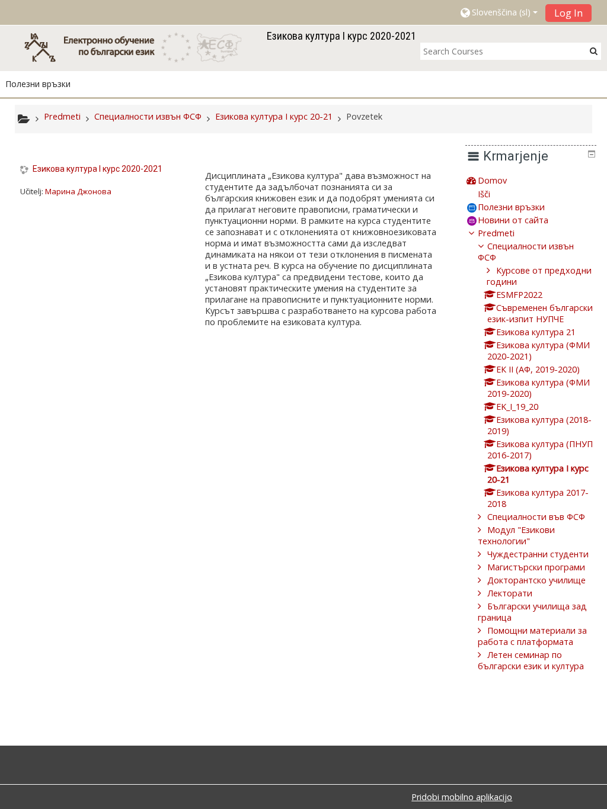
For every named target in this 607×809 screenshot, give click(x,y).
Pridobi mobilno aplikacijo (461, 796)
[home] (139, 47)
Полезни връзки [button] (38, 83)
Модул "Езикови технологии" (516, 535)
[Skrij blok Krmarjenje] (591, 154)
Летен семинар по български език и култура (531, 660)
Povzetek (364, 116)
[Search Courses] (593, 50)
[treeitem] (530, 180)
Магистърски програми (536, 567)
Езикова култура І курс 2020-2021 (97, 169)
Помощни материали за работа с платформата (532, 636)
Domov (492, 180)
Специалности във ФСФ (536, 516)
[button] (498, 12)
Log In (568, 13)
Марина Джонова (78, 191)
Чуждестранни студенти (538, 554)
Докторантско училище (536, 580)
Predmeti (496, 233)
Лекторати (509, 593)
